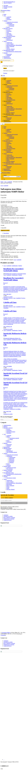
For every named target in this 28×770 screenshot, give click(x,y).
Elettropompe (12, 457)
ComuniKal (3, 635)
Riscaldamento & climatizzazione (13, 51)
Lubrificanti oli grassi (11, 467)
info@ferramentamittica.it (9, 1)
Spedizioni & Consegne (8, 518)
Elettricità (8, 38)
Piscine (8, 27)
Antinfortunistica (7, 58)
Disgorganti (9, 54)
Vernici (5, 41)
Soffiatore (11, 462)
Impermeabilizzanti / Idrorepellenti (14, 45)
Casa (4, 15)
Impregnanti (9, 484)
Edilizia (8, 18)
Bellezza (5, 426)
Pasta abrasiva (9, 468)
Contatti (5, 8)
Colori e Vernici (9, 43)
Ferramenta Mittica (6, 632)
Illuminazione (6, 56)
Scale (7, 32)
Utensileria (8, 33)
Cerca (19, 176)
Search (5, 175)
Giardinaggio (9, 23)
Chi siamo (5, 5)
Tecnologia (8, 19)
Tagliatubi (8, 55)
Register (5, 73)
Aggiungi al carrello (5, 230)
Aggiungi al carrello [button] (7, 296)
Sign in (5, 68)
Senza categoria (7, 475)
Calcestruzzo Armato (11, 477)
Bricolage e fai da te (7, 28)
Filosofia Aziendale (7, 6)
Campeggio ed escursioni (12, 22)
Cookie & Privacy (7, 520)
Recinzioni (11, 26)
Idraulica (5, 52)
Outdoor (5, 20)
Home (4, 14)
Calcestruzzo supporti (14, 438)
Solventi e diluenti (10, 49)
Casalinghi (8, 17)
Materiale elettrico (7, 37)
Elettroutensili (9, 40)
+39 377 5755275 (7, 3)
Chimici (11, 439)
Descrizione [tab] (6, 233)
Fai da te (8, 29)
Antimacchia (9, 42)
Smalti (7, 488)
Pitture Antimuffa (10, 46)
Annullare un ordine (8, 516)
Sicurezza (8, 465)
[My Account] (3, 178)
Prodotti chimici (7, 466)
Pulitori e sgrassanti (7, 470)
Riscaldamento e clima (8, 50)
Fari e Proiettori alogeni (11, 452)
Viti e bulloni (9, 34)
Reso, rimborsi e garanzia (9, 517)
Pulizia (7, 47)
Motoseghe (11, 24)
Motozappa (11, 460)
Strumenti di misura (10, 36)
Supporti (5, 476)
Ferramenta (8, 31)
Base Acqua (9, 471)
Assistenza (5, 515)
